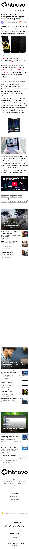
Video (22, 204)
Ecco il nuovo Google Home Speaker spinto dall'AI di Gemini (11, 242)
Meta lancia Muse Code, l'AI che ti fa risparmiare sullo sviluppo (11, 399)
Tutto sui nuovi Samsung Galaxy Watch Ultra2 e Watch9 (13, 224)
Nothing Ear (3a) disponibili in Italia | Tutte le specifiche (10, 232)
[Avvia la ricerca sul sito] (26, 10)
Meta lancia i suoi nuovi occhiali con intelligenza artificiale (11, 251)
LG (12, 60)
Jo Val (5, 22)
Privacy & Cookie (14, 499)
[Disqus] (14, 281)
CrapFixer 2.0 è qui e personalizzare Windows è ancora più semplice (14, 427)
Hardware (12, 201)
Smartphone (6, 204)
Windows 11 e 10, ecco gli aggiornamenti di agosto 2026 (13, 363)
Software (15, 204)
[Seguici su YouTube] (18, 525)
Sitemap (14, 502)
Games (4, 201)
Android (13, 196)
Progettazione (22, 201)
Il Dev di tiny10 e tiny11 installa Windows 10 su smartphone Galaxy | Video (11, 372)
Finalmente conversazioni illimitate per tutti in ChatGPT (10, 381)
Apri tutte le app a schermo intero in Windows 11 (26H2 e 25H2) (11, 446)
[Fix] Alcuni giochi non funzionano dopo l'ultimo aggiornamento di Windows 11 (10, 436)
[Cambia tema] (18, 10)
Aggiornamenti (6, 359)
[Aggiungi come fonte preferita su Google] (20, 22)
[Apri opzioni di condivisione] (25, 22)
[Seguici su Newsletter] (14, 525)
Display (4, 199)
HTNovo (18, 543)
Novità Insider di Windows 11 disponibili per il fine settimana (9, 456)
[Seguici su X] (23, 10)
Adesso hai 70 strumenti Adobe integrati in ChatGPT (9, 390)
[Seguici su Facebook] (20, 10)
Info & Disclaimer (14, 496)
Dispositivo (12, 199)
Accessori (5, 196)
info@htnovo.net (14, 537)
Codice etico (14, 505)
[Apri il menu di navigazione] (15, 10)
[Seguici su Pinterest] (22, 525)
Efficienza (22, 199)
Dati (20, 196)
